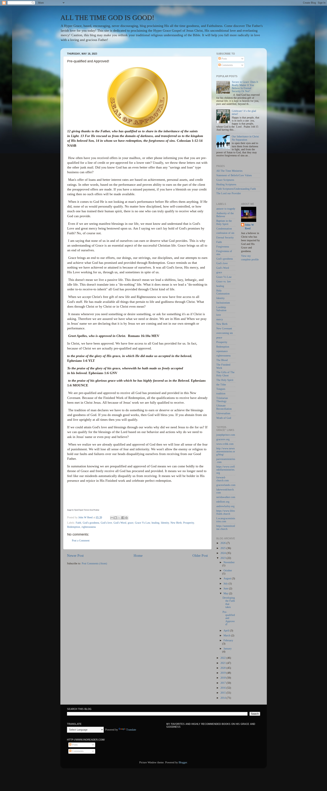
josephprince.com (225, 434)
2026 (223, 543)
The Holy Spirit (224, 380)
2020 (223, 667)
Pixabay (96, 510)
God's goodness (91, 522)
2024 (223, 553)
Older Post (200, 556)
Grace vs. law (223, 281)
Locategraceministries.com (225, 520)
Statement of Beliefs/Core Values (234, 175)
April (226, 630)
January (227, 648)
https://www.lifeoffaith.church (225, 512)
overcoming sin (224, 333)
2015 (223, 692)
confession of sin (225, 233)
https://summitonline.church (225, 527)
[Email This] (112, 518)
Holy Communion (223, 292)
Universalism (223, 413)
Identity (165, 522)
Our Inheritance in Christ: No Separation (245, 138)
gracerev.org (223, 439)
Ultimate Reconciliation (224, 407)
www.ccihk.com (225, 443)
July (226, 583)
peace (219, 337)
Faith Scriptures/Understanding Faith (236, 188)
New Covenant (224, 328)
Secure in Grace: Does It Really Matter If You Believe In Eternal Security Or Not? (245, 87)
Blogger (183, 762)
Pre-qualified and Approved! (229, 618)
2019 (223, 672)
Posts (224, 58)
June (226, 588)
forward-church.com (222, 479)
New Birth (176, 522)
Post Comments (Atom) (94, 563)
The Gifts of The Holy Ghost (225, 374)
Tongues (220, 389)
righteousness (89, 527)
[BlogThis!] (116, 518)
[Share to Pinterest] (126, 518)
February (228, 640)
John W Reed (249, 226)
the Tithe (221, 384)
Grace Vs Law (142, 522)
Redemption (73, 527)
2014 (223, 697)
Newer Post (75, 556)
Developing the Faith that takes (229, 602)
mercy (219, 319)
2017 (223, 682)
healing (155, 522)
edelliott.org (222, 501)
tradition (220, 393)
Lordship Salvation (221, 309)
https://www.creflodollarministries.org (225, 469)
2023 (223, 558)
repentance (222, 351)
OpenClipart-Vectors (81, 510)
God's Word (120, 522)
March (227, 635)
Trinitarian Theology (222, 400)
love (218, 314)
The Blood (222, 360)
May (226, 593)
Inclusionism (223, 302)
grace (130, 522)
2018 (223, 677)
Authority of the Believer (225, 215)
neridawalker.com (225, 497)
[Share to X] (119, 518)
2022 (223, 657)
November (229, 562)
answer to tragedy (225, 208)
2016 (223, 687)
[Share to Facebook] (123, 518)
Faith (78, 522)
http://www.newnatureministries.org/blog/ (225, 451)
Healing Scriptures (226, 184)
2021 (223, 663)
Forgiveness (222, 246)
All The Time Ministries (229, 170)
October (227, 570)
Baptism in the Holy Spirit (224, 222)
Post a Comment (81, 540)
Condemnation (224, 228)
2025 (223, 548)
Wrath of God (223, 418)
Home (138, 556)
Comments (227, 65)
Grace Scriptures (225, 180)
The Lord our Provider (228, 193)
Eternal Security (225, 237)
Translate (131, 729)
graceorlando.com (225, 485)
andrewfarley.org (225, 506)
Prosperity (188, 522)
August (227, 578)
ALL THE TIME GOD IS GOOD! (107, 17)
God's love (106, 522)
